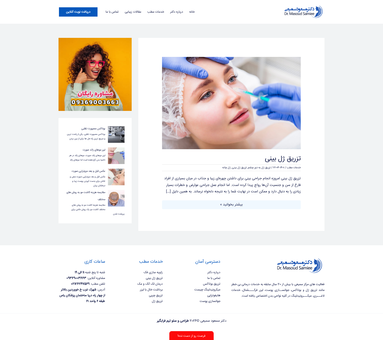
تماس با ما (112, 12)
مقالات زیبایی (133, 12)
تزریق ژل (157, 301)
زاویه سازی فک (153, 272)
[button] (78, 12)
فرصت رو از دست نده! (191, 336)
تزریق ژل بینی (283, 159)
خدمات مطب (155, 12)
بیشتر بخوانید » (231, 204)
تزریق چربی (156, 295)
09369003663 (76, 278)
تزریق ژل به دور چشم (259, 168)
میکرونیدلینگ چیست (207, 289)
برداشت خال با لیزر (151, 289)
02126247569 (80, 284)
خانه (192, 12)
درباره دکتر (176, 12)
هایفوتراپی (213, 295)
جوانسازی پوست (210, 301)
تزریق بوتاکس (211, 284)
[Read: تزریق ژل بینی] (231, 103)
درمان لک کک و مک (150, 284)
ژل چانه (226, 168)
